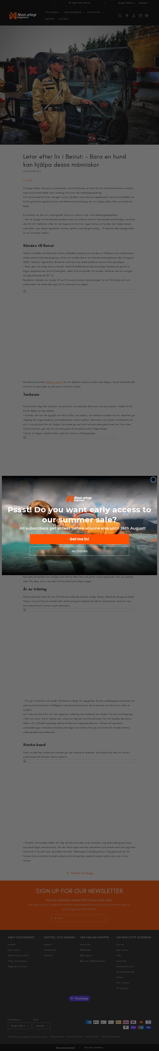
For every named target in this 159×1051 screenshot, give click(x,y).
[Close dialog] (153, 479)
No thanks (80, 551)
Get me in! (79, 539)
